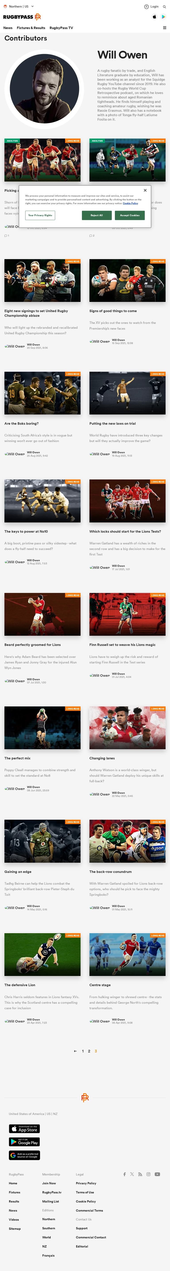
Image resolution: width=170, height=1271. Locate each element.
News (7, 27)
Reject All (97, 215)
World (46, 1237)
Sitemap (15, 1228)
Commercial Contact (91, 1237)
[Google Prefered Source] (85, 1155)
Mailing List (50, 1201)
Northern (48, 1219)
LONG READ (72, 141)
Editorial (82, 1246)
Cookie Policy (86, 1201)
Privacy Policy (86, 1183)
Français (48, 1255)
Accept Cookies (130, 215)
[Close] (145, 190)
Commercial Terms (89, 1210)
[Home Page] (22, 17)
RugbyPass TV (61, 27)
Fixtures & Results (31, 27)
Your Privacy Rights (40, 215)
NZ (44, 1246)
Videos (14, 1219)
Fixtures (14, 1192)
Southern (48, 1228)
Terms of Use (85, 1192)
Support (81, 1228)
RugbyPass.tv (52, 1192)
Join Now (49, 1183)
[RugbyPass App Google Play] (85, 1142)
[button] (165, 28)
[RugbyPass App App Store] (85, 1129)
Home (13, 1183)
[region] (85, 206)
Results (14, 1201)
